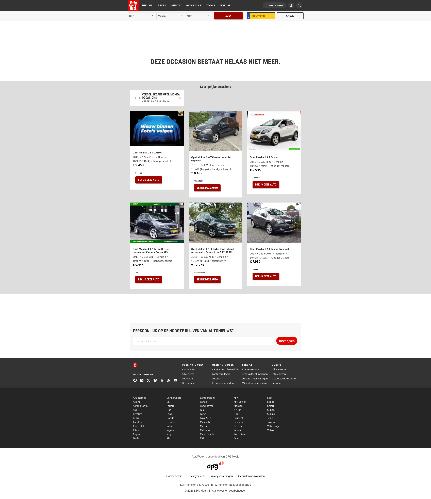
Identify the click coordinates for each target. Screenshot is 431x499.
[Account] (292, 5)
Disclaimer (188, 383)
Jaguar (170, 430)
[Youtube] (176, 380)
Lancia (203, 401)
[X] (149, 380)
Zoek (228, 15)
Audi (135, 409)
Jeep (169, 434)
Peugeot (238, 418)
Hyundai (171, 422)
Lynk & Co (205, 418)
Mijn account (279, 369)
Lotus (203, 414)
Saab (236, 438)
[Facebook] (136, 380)
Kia (168, 438)
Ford (169, 414)
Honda (170, 418)
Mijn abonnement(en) (254, 383)
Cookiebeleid (174, 476)
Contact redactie (221, 374)
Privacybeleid (196, 476)
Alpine (136, 401)
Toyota (271, 422)
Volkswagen (274, 426)
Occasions (193, 5)
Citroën (137, 430)
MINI (236, 397)
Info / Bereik (279, 374)
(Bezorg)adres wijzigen (255, 378)
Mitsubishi (240, 401)
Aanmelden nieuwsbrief (225, 369)
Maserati (205, 422)
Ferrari (170, 405)
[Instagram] (143, 380)
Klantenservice (250, 369)
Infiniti (170, 426)
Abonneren (188, 369)
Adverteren (188, 374)
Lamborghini (207, 397)
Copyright (187, 378)
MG (202, 438)
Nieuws (147, 5)
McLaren (205, 430)
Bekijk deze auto (148, 179)
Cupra (136, 434)
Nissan (237, 409)
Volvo (270, 430)
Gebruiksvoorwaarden (284, 378)
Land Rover (206, 405)
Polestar (238, 422)
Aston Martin (140, 405)
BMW (136, 418)
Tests (162, 5)
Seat (269, 397)
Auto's (176, 5)
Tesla (270, 418)
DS (168, 401)
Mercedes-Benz (209, 434)
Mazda (204, 426)
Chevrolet (138, 426)
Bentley (137, 414)
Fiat (169, 409)
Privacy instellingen (221, 476)
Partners (276, 383)
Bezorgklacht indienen (255, 374)
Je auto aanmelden (223, 383)
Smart (270, 405)
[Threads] (163, 380)
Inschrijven (287, 341)
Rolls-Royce (240, 434)
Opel (236, 414)
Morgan (238, 405)
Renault (238, 430)
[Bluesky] (156, 380)
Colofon (216, 378)
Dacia (136, 438)
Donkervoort (174, 397)
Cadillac (137, 422)
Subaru (271, 409)
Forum (225, 5)
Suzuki (271, 414)
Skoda (270, 401)
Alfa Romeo (139, 397)
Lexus (203, 409)
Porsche (238, 426)
